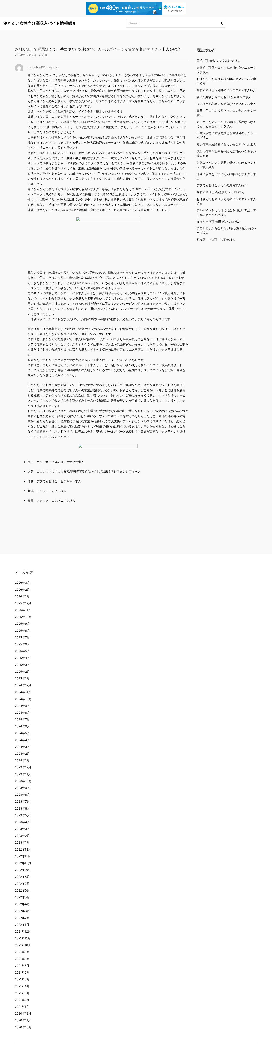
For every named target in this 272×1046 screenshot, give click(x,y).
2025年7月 (22, 637)
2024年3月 (22, 747)
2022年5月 (22, 897)
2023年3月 (22, 829)
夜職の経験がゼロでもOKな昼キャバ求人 (224, 97)
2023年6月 (22, 808)
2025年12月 (23, 603)
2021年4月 (22, 986)
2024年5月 (22, 733)
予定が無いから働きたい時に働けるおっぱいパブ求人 (226, 230)
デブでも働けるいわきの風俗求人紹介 (222, 185)
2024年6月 (22, 726)
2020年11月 (23, 1020)
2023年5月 (22, 815)
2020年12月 (23, 1013)
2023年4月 (22, 822)
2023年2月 (22, 835)
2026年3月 (22, 582)
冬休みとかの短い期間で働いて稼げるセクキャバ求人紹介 (226, 165)
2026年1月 (22, 596)
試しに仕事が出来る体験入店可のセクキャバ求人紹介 (226, 153)
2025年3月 (22, 665)
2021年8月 (22, 959)
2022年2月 (22, 918)
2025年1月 (22, 678)
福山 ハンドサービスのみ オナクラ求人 (56, 462)
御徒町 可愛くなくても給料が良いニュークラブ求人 (226, 69)
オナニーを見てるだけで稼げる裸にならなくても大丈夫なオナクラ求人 (226, 124)
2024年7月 (22, 719)
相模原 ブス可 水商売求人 (216, 239)
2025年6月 (22, 644)
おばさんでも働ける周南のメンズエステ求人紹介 (226, 201)
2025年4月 (22, 658)
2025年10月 (23, 617)
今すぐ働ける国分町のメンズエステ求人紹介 (226, 90)
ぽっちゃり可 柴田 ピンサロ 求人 (219, 221)
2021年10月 (23, 945)
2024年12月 (23, 685)
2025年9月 (22, 623)
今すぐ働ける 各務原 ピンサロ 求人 (220, 192)
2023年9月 (22, 788)
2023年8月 (22, 794)
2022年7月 (22, 883)
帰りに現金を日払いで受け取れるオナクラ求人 (226, 176)
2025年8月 (22, 630)
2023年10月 (23, 781)
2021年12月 (23, 931)
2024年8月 (22, 712)
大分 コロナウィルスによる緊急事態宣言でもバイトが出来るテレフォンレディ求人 (84, 471)
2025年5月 (22, 651)
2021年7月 (22, 965)
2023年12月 (23, 767)
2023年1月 (22, 842)
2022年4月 (22, 904)
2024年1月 (22, 760)
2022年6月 (22, 890)
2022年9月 (22, 870)
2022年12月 (23, 849)
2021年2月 (22, 1000)
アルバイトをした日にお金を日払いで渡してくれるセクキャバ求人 (226, 212)
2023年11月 (23, 774)
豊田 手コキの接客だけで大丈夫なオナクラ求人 (226, 113)
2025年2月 (22, 671)
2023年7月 (22, 801)
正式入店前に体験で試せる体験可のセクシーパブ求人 (226, 135)
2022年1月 (22, 924)
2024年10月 (23, 699)
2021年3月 (22, 993)
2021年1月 (22, 1006)
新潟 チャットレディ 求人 (47, 491)
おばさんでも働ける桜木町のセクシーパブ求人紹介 (226, 81)
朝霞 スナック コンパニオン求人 (51, 500)
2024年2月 (22, 753)
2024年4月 (22, 740)
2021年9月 (22, 952)
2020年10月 (23, 1027)
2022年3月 (22, 911)
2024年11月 (23, 692)
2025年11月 (23, 610)
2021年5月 (22, 979)
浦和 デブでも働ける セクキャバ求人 (54, 481)
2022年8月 (22, 876)
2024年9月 (22, 706)
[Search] (221, 23)
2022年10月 (23, 863)
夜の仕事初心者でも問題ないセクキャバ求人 (226, 103)
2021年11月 (23, 938)
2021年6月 (22, 972)
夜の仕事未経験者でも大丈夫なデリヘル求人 (226, 144)
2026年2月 (22, 589)
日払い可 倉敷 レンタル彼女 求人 (219, 60)
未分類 (43, 55)
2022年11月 (23, 856)
